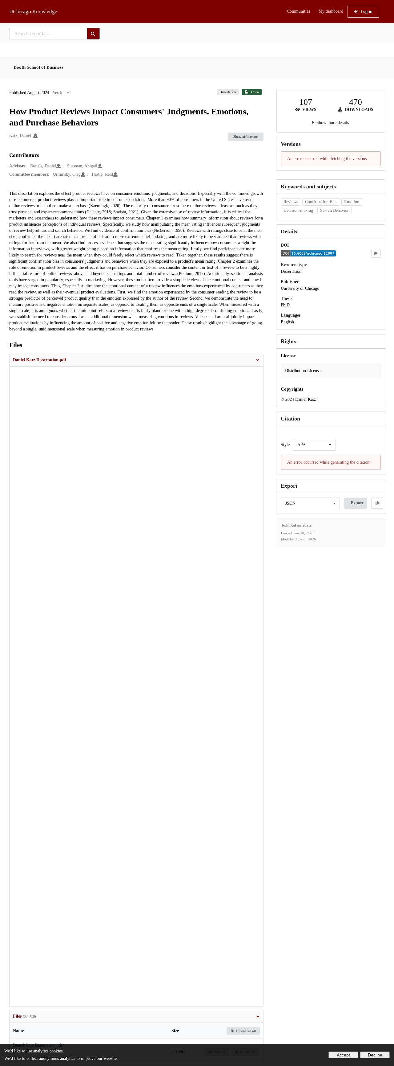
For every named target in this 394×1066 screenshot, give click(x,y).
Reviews (290, 201)
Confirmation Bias (321, 201)
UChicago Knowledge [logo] (33, 11)
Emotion (351, 201)
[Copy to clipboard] (375, 253)
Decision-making (298, 210)
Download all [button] (245, 1031)
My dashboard (331, 11)
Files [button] (24, 1016)
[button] (136, 360)
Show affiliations (245, 136)
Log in (366, 11)
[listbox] (314, 445)
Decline (375, 1054)
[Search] (93, 33)
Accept (343, 1054)
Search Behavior (334, 210)
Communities (298, 11)
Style (285, 444)
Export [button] (357, 503)
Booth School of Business (38, 67)
